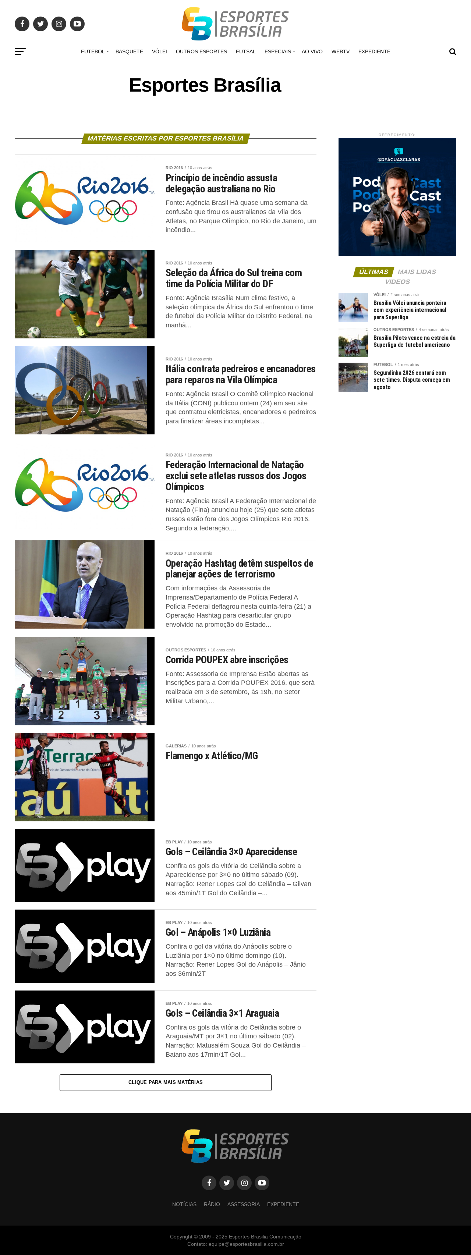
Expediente (374, 51)
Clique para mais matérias (165, 1082)
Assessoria (243, 1204)
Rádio (212, 1204)
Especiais (278, 51)
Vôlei (159, 51)
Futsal (246, 51)
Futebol (93, 51)
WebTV (341, 51)
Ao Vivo (312, 51)
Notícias (184, 1204)
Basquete (129, 51)
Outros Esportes (201, 51)
